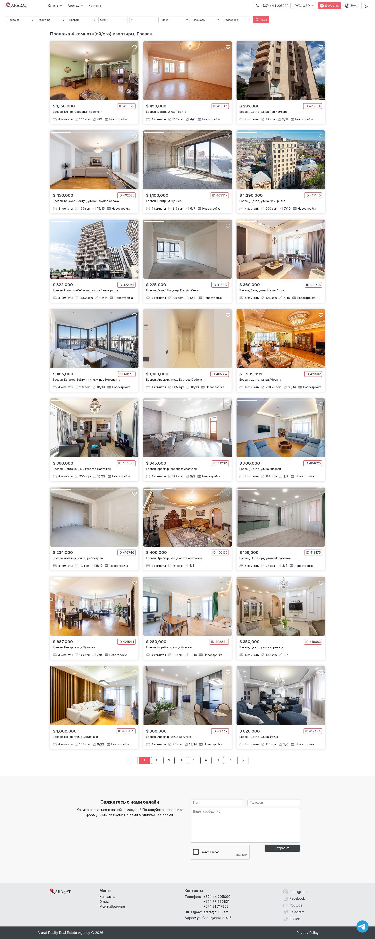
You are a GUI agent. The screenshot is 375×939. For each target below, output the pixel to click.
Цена (165, 19)
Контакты (107, 897)
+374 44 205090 (216, 897)
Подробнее (231, 19)
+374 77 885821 (216, 902)
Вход (354, 5)
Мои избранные (112, 906)
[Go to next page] (242, 760)
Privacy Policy (308, 933)
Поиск (263, 19)
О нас (104, 902)
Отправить (282, 848)
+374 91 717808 (216, 906)
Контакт (94, 6)
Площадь (199, 19)
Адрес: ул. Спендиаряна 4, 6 (208, 918)
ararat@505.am (206, 912)
